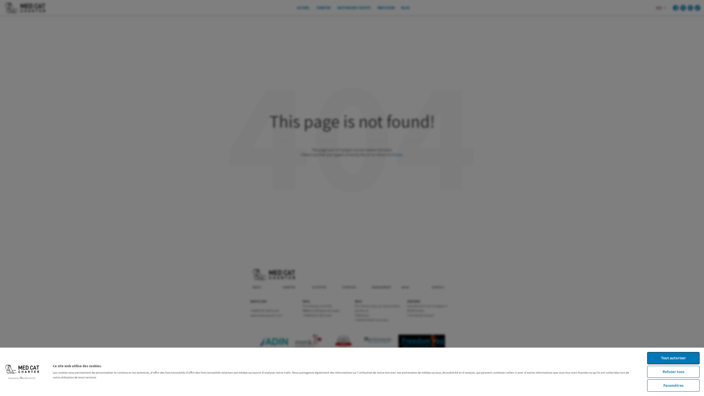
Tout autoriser (673, 357)
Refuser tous (673, 371)
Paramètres (673, 385)
